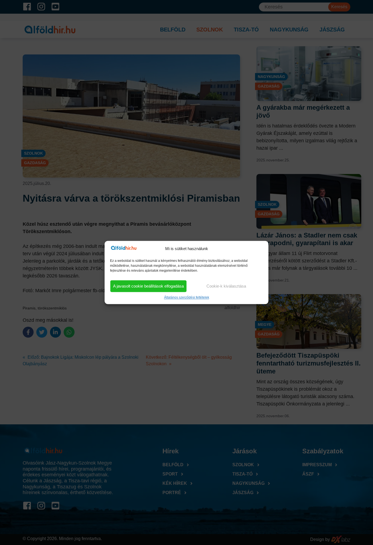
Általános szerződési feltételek (186, 298)
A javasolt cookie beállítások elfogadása (148, 286)
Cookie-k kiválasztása (226, 286)
